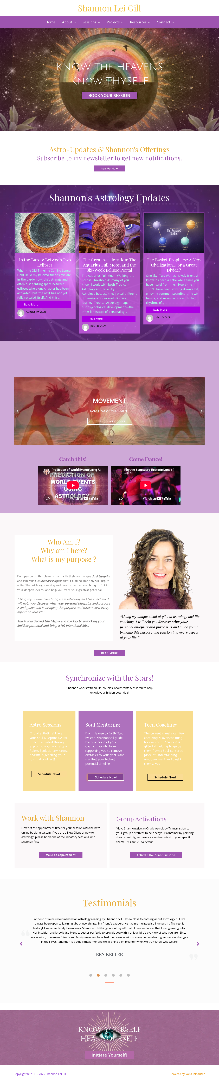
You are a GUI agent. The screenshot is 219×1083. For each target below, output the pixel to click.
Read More (31, 304)
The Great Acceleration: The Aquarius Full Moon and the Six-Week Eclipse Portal (109, 265)
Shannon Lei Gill (109, 8)
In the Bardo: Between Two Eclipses (45, 262)
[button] (69, 22)
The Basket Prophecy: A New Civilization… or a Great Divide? (174, 265)
